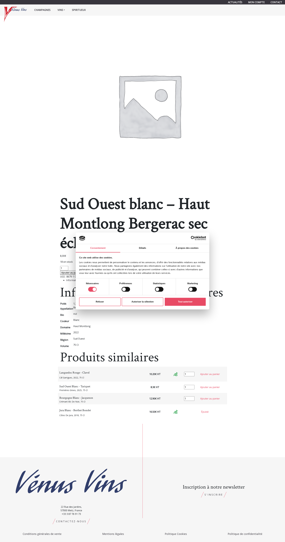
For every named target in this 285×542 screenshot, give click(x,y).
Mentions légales (113, 534)
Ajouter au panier (71, 272)
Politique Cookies (176, 534)
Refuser (100, 301)
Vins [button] (60, 10)
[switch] (126, 289)
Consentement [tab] (98, 248)
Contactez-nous (71, 521)
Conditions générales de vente (42, 534)
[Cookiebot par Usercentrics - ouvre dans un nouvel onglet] (193, 238)
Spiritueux (79, 10)
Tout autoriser (185, 301)
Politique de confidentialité (245, 534)
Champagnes (42, 10)
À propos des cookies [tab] (187, 248)
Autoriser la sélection (143, 301)
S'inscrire (214, 494)
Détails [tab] (142, 248)
